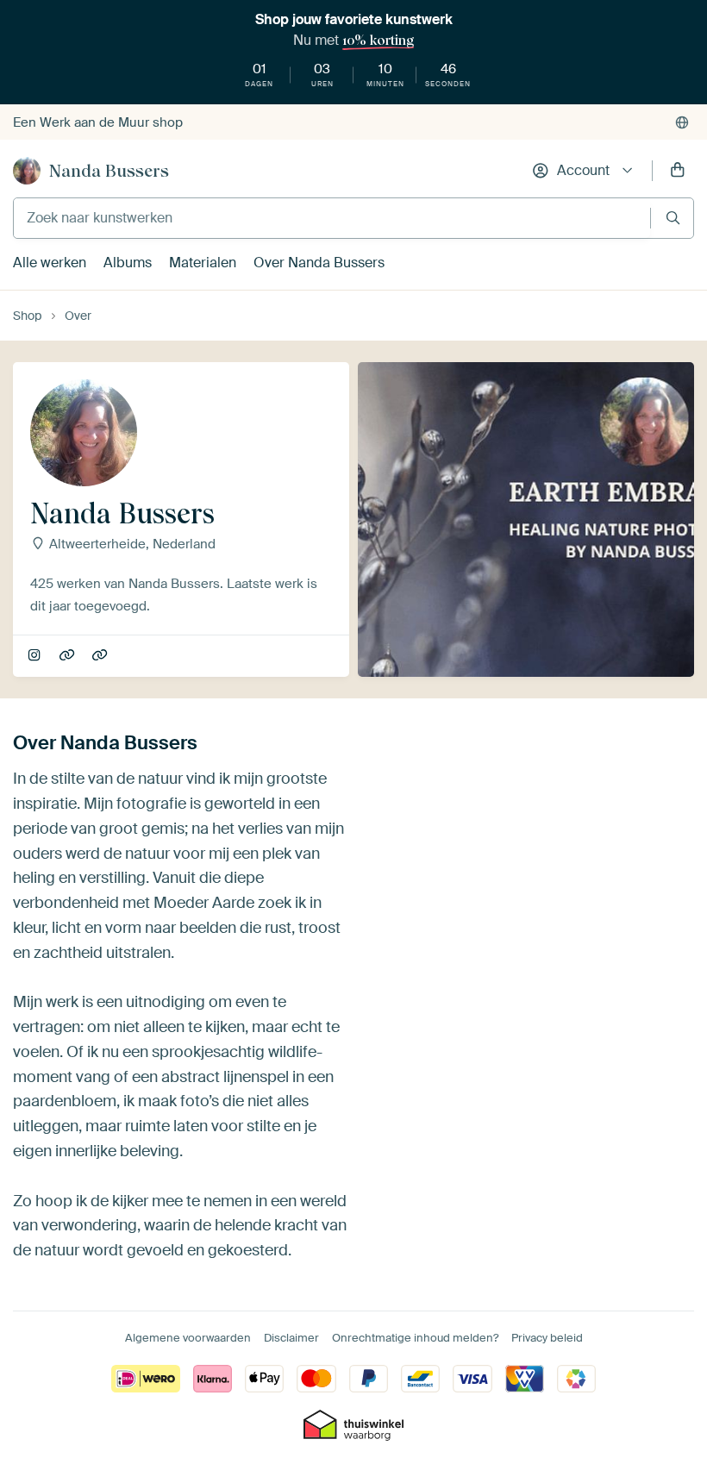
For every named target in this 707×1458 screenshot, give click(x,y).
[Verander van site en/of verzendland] (682, 122)
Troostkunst (101, 656)
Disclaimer (291, 1337)
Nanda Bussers (109, 170)
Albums (127, 262)
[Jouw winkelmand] (677, 170)
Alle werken (49, 262)
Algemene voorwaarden (188, 1337)
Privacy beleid (547, 1337)
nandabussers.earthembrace (36, 656)
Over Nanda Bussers (319, 262)
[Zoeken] (673, 218)
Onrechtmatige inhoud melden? (415, 1337)
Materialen (202, 262)
